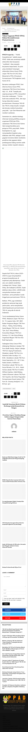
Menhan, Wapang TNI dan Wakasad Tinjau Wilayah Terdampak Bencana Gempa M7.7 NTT (12, 642)
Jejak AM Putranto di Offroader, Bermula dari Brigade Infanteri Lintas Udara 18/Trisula (14, 546)
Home (4, 716)
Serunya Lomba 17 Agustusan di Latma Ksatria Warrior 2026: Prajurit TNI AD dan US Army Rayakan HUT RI (14, 661)
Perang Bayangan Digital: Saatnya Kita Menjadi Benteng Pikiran (13, 502)
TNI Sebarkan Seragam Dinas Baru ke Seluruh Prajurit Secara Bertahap (13, 523)
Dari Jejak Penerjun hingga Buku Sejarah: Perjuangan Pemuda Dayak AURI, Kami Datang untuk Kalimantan (13, 655)
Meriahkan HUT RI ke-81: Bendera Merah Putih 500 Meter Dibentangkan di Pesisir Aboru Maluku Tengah (13, 648)
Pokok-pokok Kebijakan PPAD (10, 726)
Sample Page (6, 730)
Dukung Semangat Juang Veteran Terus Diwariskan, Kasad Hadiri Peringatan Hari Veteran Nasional (13, 673)
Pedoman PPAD (6, 722)
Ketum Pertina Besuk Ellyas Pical (11, 567)
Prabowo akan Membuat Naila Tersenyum (13, 728)
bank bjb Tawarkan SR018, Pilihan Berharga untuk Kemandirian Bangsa (14, 406)
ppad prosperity (7, 388)
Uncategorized (5, 33)
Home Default (6, 720)
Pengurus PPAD (7, 724)
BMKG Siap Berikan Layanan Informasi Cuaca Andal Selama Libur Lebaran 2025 (13, 480)
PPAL (14, 388)
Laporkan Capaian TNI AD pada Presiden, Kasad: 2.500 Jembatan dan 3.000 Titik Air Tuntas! (13, 680)
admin (5, 42)
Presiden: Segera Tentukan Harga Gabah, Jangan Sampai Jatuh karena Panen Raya (14, 417)
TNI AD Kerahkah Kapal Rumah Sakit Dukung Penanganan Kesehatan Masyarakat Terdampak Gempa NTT (12, 630)
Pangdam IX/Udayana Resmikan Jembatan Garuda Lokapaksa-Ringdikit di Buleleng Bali (14, 686)
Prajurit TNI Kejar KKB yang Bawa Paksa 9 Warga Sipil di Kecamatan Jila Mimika (13, 636)
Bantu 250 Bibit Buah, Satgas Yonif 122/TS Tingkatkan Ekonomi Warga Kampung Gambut (13, 458)
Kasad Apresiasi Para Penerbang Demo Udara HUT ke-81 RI (13, 667)
